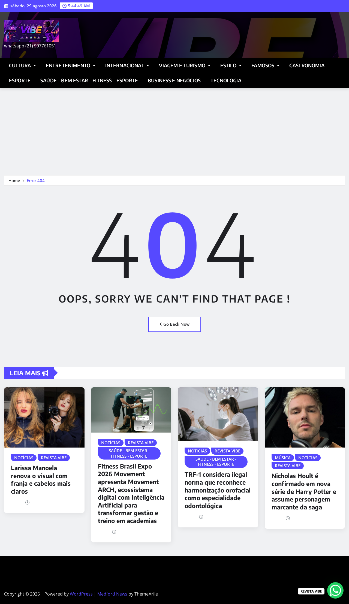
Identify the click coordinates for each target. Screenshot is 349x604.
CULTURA (20, 65)
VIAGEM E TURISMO (182, 65)
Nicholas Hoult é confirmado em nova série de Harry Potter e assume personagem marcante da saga (304, 491)
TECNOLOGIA (225, 80)
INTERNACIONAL (125, 65)
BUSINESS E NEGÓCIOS (174, 80)
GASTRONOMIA (306, 65)
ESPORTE (20, 80)
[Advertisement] (174, 129)
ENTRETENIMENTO (68, 65)
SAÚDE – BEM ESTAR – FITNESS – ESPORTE (89, 80)
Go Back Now (176, 324)
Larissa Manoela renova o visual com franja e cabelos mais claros (41, 479)
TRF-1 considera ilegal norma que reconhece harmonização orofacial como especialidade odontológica (218, 489)
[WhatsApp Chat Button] (335, 590)
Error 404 (36, 180)
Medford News (112, 594)
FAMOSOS (263, 65)
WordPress (81, 594)
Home (14, 180)
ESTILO (229, 65)
